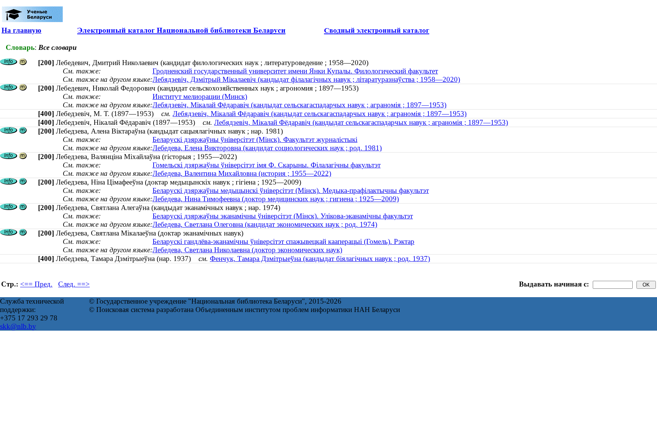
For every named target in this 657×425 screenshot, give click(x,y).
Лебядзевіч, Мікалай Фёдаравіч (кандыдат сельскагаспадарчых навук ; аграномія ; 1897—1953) (299, 105)
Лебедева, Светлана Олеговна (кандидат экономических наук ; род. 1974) (264, 224)
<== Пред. (36, 284)
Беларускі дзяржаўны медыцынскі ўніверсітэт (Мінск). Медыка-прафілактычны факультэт (290, 190)
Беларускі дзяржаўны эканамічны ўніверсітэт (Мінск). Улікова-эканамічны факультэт (282, 216)
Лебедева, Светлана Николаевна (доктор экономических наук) (247, 250)
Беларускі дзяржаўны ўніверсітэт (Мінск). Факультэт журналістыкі (254, 139)
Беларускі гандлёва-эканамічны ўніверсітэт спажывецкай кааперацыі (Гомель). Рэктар (283, 241)
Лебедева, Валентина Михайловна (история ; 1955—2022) (241, 173)
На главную (21, 30)
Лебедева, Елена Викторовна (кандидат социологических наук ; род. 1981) (267, 148)
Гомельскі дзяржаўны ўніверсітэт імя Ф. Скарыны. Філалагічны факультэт (266, 165)
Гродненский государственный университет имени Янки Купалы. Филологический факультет (295, 71)
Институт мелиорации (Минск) (199, 96)
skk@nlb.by (18, 326)
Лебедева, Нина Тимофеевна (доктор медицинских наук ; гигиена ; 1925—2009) (275, 199)
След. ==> (74, 284)
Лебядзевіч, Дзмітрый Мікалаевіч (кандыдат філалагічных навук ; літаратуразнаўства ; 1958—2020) (306, 79)
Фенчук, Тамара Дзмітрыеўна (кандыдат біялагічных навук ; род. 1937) (320, 259)
